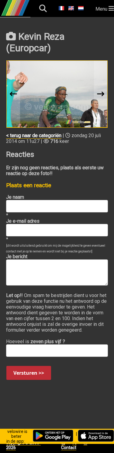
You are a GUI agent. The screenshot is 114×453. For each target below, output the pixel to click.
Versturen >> (28, 373)
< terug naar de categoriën (33, 135)
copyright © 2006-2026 (23, 445)
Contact (68, 447)
